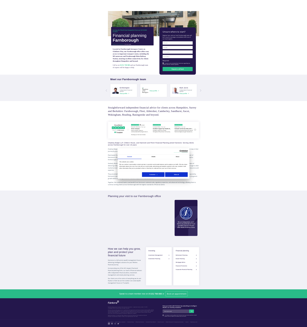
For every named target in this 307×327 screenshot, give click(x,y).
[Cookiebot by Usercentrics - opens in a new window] (181, 151)
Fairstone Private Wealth (151, 322)
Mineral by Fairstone (140, 322)
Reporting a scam (193, 322)
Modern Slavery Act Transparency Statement (174, 322)
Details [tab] (153, 156)
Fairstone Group (130, 322)
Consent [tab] (129, 156)
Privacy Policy (110, 322)
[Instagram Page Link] (115, 324)
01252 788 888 (155, 294)
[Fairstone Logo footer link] (113, 302)
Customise (152, 174)
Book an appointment (176, 293)
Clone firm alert (161, 322)
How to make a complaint (120, 322)
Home (114, 44)
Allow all (176, 174)
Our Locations (120, 44)
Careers (187, 322)
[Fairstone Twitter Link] (118, 324)
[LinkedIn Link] (109, 324)
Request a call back (178, 69)
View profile (123, 93)
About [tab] (177, 156)
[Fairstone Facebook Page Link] (112, 324)
